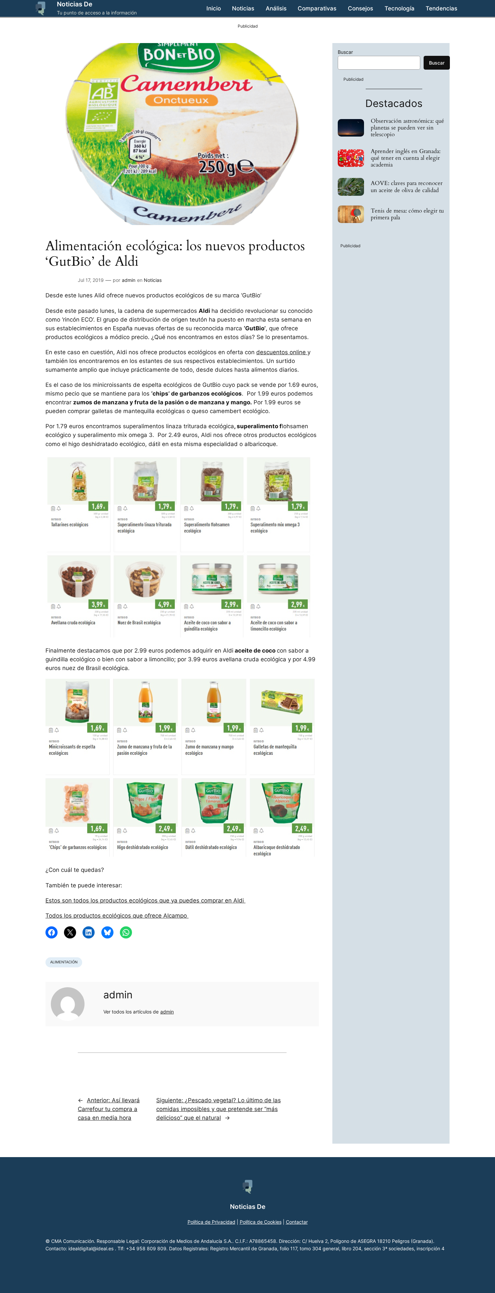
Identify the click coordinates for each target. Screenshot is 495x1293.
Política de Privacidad (211, 1222)
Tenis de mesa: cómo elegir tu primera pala (407, 214)
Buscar (345, 52)
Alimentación (63, 962)
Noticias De (74, 4)
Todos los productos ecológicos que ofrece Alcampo (117, 915)
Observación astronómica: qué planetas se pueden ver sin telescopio (407, 128)
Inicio (213, 8)
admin (128, 280)
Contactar (297, 1222)
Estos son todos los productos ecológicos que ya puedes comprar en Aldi (145, 900)
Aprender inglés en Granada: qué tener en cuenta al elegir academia (405, 158)
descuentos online (281, 352)
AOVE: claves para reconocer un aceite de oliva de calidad (406, 186)
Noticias (153, 280)
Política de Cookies (261, 1222)
